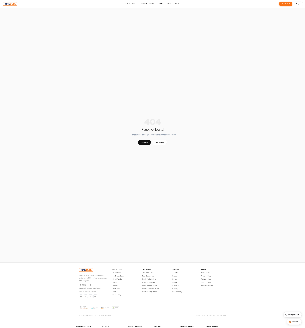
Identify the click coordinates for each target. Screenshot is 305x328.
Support (174, 282)
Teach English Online (149, 285)
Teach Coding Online (149, 292)
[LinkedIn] (81, 296)
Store (169, 4)
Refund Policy (206, 279)
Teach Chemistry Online (150, 288)
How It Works (117, 279)
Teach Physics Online (149, 282)
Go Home (144, 142)
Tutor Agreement (207, 285)
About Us (175, 273)
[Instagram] (90, 296)
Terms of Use (205, 273)
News (177, 4)
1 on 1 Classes (130, 4)
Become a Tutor (147, 4)
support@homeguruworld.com (90, 288)
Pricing (114, 282)
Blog (114, 292)
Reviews (115, 285)
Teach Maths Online (149, 279)
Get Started (286, 4)
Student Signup (118, 295)
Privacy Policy (206, 276)
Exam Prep (116, 288)
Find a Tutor (159, 142)
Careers (174, 276)
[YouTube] (95, 296)
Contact (174, 279)
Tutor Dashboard (148, 276)
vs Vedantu (175, 285)
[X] (86, 296)
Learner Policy (206, 282)
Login (298, 4)
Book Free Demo (118, 276)
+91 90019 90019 (85, 285)
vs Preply (175, 288)
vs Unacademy (177, 292)
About (160, 4)
